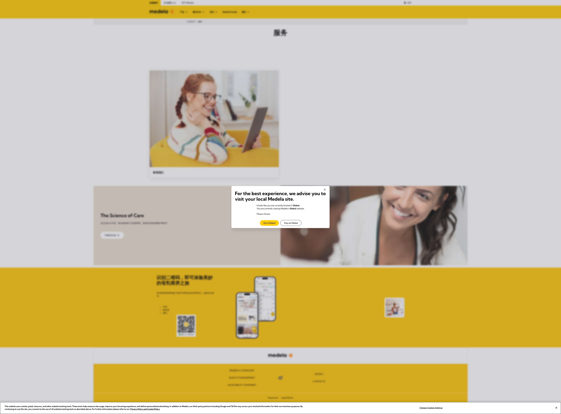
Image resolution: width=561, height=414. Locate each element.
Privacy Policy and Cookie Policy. (145, 409)
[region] (280, 408)
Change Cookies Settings (431, 408)
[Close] (556, 408)
